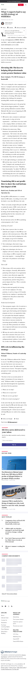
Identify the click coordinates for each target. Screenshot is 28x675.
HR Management (12, 422)
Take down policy (21, 667)
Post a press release (12, 593)
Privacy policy (4, 667)
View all (4, 593)
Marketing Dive (17, 636)
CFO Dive (15, 634)
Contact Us (4, 620)
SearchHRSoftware (18, 641)
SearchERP (16, 639)
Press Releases (5, 629)
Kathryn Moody (8, 22)
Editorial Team (5, 618)
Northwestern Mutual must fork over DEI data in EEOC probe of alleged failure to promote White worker (12, 475)
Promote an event (18, 626)
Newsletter (4, 622)
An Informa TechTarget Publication (14, 1)
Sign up (20, 4)
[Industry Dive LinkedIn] (2, 606)
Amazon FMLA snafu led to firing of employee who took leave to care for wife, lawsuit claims (13, 504)
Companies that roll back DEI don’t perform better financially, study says (15, 522)
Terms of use (12, 667)
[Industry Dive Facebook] (5, 606)
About (2, 615)
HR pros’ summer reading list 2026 (15, 547)
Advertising (16, 617)
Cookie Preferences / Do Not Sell (10, 669)
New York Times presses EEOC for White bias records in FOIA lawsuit (15, 540)
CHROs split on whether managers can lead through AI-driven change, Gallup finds (14, 531)
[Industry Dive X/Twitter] (8, 606)
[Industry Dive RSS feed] (11, 606)
